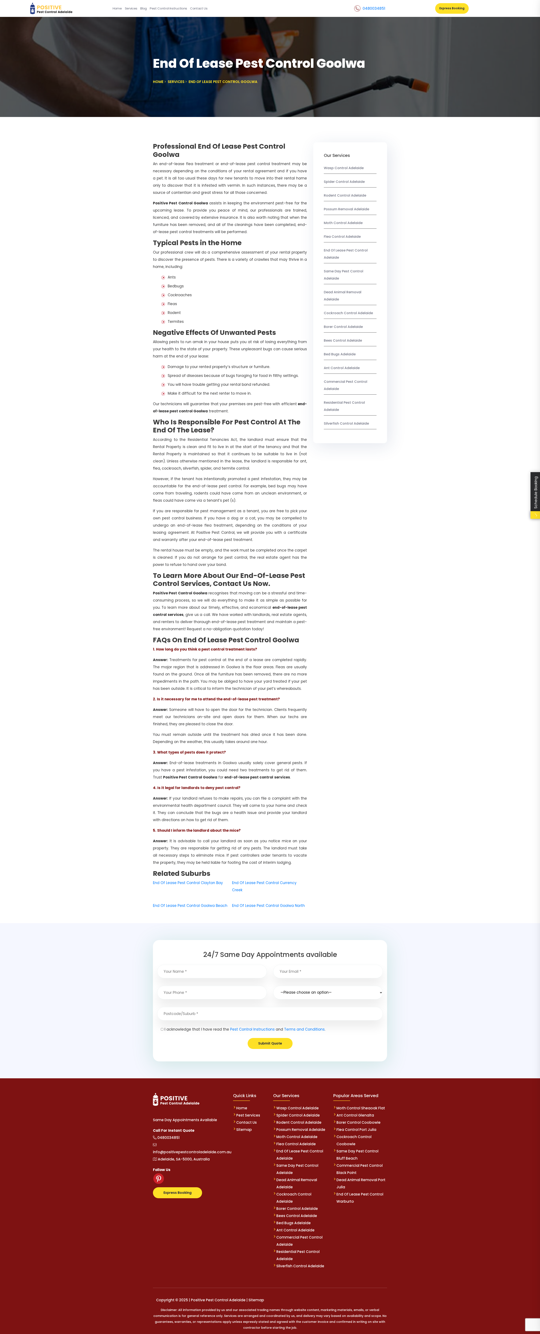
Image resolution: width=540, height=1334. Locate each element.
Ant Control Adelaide (342, 367)
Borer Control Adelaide (343, 326)
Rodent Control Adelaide (345, 195)
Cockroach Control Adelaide (348, 313)
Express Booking (451, 8)
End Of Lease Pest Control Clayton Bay (188, 882)
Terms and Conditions (304, 1029)
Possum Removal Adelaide (346, 209)
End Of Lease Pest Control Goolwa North (268, 905)
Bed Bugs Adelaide (340, 354)
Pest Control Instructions (168, 8)
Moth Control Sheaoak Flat (360, 1108)
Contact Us (199, 8)
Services (131, 8)
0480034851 (374, 8)
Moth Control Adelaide (343, 222)
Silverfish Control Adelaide (346, 423)
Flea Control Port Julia (356, 1129)
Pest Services (248, 1115)
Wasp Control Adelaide (344, 168)
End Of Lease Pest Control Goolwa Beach (190, 905)
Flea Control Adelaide (342, 236)
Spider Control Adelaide (344, 181)
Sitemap (244, 1129)
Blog (143, 8)
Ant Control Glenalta (355, 1115)
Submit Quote (270, 1043)
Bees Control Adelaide (343, 340)
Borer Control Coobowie (358, 1122)
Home (117, 8)
